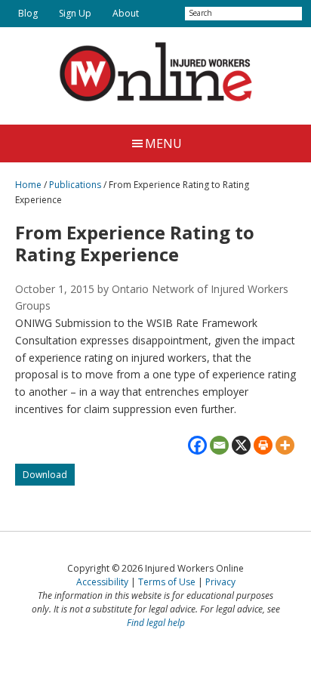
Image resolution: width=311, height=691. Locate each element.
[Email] (219, 445)
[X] (241, 445)
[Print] (263, 445)
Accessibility (102, 581)
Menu (163, 143)
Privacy (220, 581)
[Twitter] (162, 13)
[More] (285, 445)
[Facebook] (197, 445)
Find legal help (156, 622)
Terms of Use (167, 581)
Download (49, 476)
